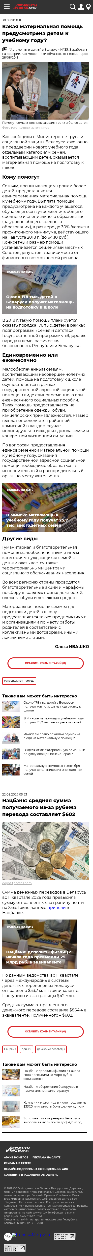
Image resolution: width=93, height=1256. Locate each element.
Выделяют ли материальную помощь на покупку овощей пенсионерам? (55, 752)
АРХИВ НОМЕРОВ (16, 1157)
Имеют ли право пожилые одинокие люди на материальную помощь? (52, 736)
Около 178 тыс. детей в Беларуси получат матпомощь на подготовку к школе (52, 706)
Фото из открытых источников (25, 127)
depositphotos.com (17, 883)
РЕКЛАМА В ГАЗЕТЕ (17, 1163)
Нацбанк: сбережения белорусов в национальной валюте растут (51, 1088)
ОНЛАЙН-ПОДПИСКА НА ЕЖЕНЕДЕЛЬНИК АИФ (36, 1169)
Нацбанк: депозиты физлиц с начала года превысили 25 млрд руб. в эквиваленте (52, 1075)
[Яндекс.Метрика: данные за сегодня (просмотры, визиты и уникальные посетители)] (31, 1235)
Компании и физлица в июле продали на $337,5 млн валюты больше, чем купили (55, 1104)
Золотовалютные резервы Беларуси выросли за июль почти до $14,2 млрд (53, 1120)
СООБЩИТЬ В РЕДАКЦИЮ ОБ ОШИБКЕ (31, 1174)
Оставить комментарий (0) (45, 663)
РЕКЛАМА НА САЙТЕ (46, 1157)
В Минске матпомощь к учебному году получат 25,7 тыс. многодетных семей (54, 720)
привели (56, 907)
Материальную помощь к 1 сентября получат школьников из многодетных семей (53, 769)
